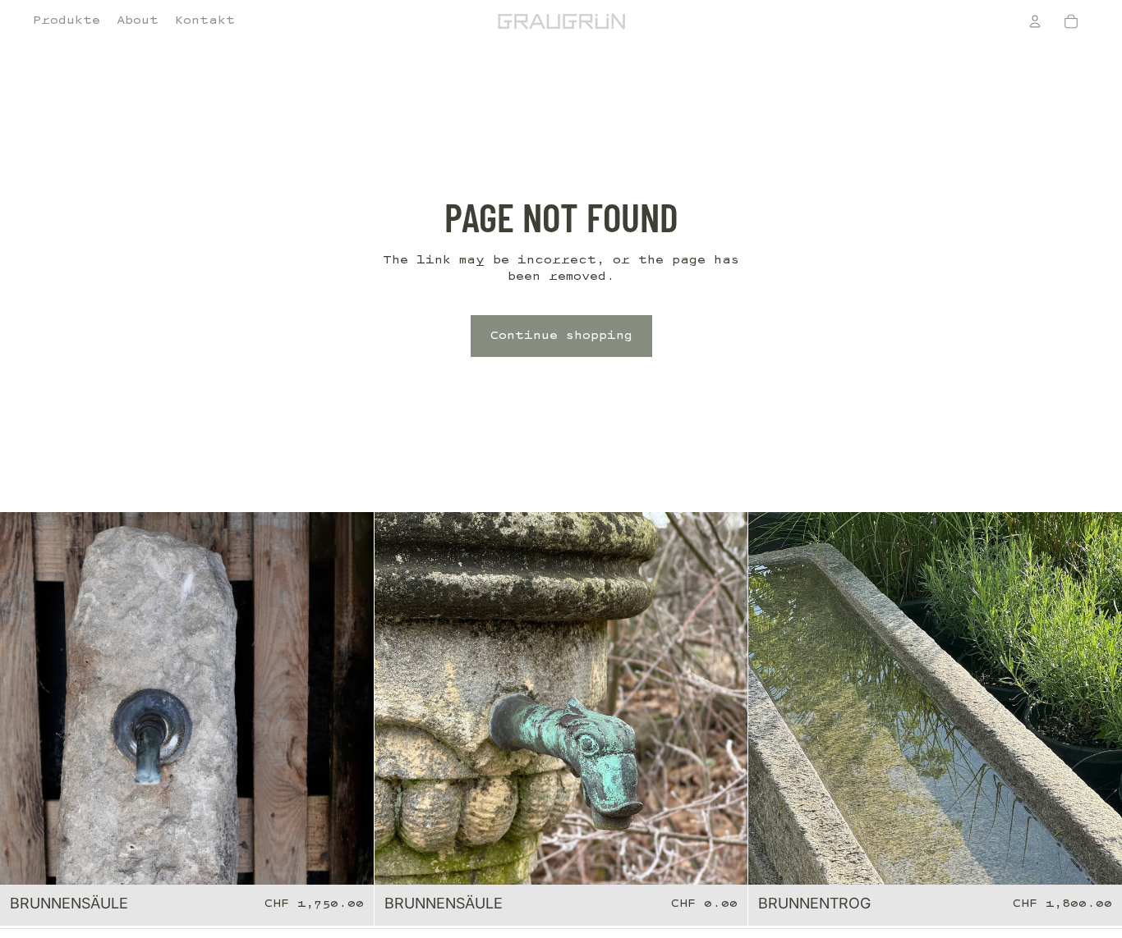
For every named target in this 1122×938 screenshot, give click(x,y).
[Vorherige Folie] (24, 698)
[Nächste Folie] (349, 698)
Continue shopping (561, 336)
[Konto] (1035, 21)
